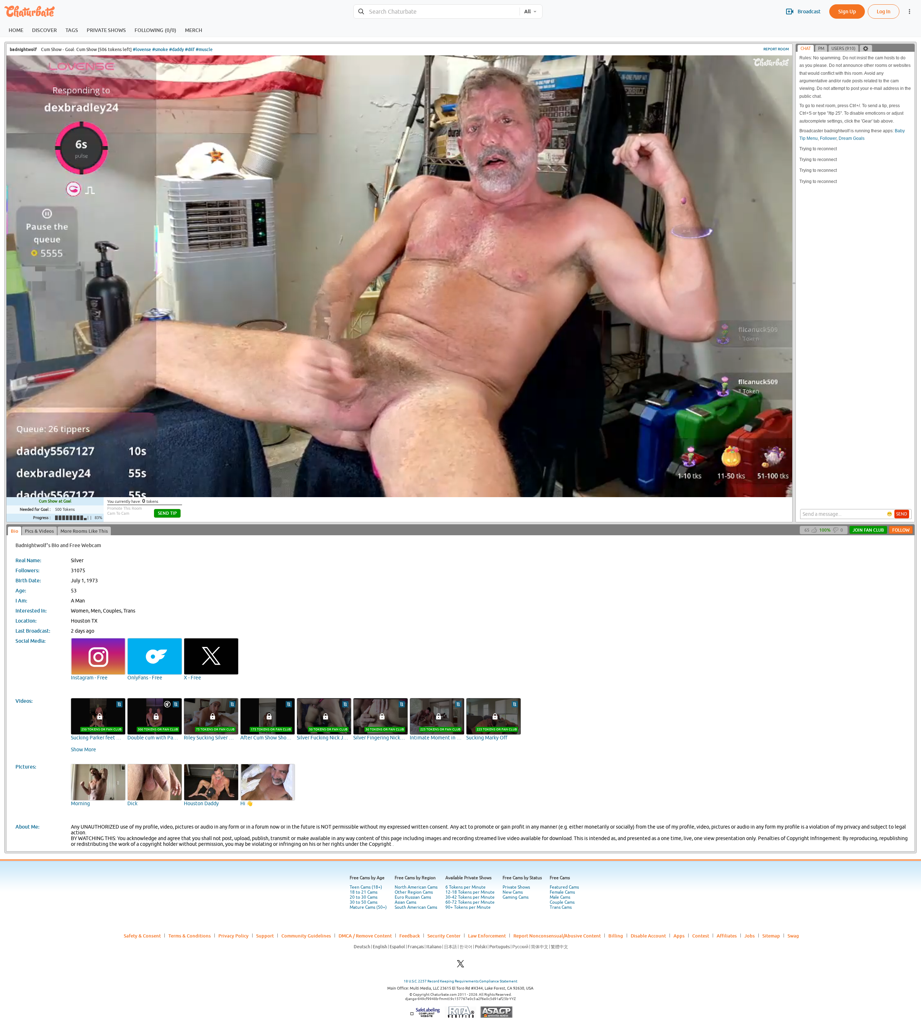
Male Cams (560, 897)
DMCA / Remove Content (365, 936)
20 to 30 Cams (363, 897)
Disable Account (648, 936)
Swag (793, 936)
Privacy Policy (233, 936)
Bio (14, 531)
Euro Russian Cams (413, 897)
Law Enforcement (487, 936)
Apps (679, 936)
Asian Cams (405, 902)
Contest (700, 936)
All (527, 11)
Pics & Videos (39, 531)
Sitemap (771, 936)
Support (265, 936)
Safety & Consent (142, 936)
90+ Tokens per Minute (468, 907)
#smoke (160, 49)
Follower (828, 138)
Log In (883, 11)
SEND (901, 514)
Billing (615, 936)
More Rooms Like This (84, 531)
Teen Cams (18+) (366, 887)
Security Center (443, 936)
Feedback (409, 936)
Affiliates (727, 936)
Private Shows (516, 887)
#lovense (142, 49)
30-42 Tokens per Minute (470, 897)
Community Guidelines (306, 936)
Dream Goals (852, 138)
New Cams (513, 892)
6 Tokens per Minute (465, 887)
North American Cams (416, 887)
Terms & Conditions (189, 936)
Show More (83, 749)
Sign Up (847, 11)
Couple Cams (562, 902)
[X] (460, 965)
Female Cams (562, 892)
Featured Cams (564, 887)
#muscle (204, 49)
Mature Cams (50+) (368, 907)
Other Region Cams (414, 892)
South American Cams (416, 907)
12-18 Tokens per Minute (470, 892)
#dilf (190, 49)
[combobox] (437, 11)
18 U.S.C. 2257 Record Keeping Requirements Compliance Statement (460, 981)
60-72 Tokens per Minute (470, 902)
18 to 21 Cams (363, 892)
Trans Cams (561, 907)
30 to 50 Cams (363, 902)
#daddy (176, 49)
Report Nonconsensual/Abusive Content (557, 936)
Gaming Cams (515, 897)
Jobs (749, 936)
